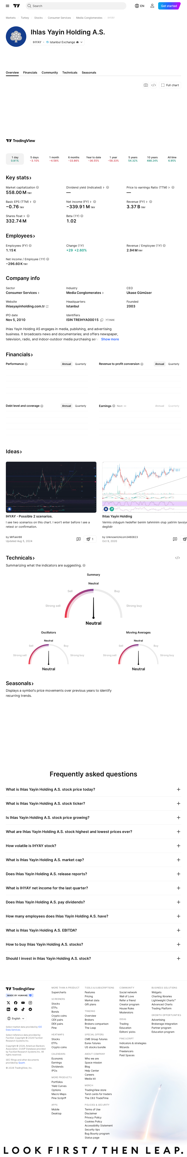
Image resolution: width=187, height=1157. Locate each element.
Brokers (89, 1019)
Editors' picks (127, 1031)
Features (90, 992)
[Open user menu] (152, 6)
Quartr (21, 1062)
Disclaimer (91, 1113)
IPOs (54, 1070)
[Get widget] (153, 85)
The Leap (90, 1027)
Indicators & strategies (132, 1043)
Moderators (126, 1012)
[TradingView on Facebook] (15, 1002)
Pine (54, 1027)
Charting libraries (162, 996)
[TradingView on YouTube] (23, 1002)
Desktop (56, 1113)
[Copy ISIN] (101, 320)
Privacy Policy (93, 1117)
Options (56, 1089)
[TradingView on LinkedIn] (8, 1009)
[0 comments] (78, 539)
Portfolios (57, 1081)
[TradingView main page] (16, 5)
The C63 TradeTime (96, 1098)
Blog (87, 1066)
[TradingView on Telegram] (15, 1009)
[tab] (66, 364)
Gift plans (90, 1004)
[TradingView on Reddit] (30, 1009)
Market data (92, 1000)
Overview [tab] (12, 72)
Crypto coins (59, 1015)
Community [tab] (50, 72)
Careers (89, 1074)
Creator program (129, 1004)
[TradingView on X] (8, 1002)
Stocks (55, 1003)
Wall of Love (126, 996)
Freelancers (126, 1051)
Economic (57, 1058)
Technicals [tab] (69, 72)
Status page (92, 1137)
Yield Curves (58, 1085)
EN (142, 6)
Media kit (90, 1078)
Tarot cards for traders (98, 1094)
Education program (163, 1031)
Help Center (92, 1070)
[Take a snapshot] (146, 85)
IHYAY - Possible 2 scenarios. (29, 516)
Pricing (89, 996)
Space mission (93, 1062)
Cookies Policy (93, 1121)
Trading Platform (161, 1008)
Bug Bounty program (97, 1133)
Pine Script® (58, 1098)
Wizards (124, 1047)
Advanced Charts (162, 1004)
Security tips (92, 1129)
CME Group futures (96, 1039)
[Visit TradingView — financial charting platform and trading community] (20, 140)
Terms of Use (92, 1109)
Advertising (158, 1019)
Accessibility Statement (99, 1125)
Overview (90, 1015)
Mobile (55, 1109)
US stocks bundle (95, 1047)
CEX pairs (57, 1019)
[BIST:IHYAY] (9, 509)
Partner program (161, 1027)
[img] (77, 42)
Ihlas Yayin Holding (117, 516)
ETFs (54, 1007)
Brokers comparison (96, 1023)
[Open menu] (7, 6)
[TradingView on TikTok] (23, 1009)
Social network (128, 992)
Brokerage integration (165, 1023)
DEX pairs (57, 1023)
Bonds (55, 1011)
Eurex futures (93, 1043)
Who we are (92, 1058)
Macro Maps (58, 1094)
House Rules (126, 1008)
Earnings (56, 1062)
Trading (124, 1023)
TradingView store (95, 1089)
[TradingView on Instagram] (30, 1002)
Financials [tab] (30, 72)
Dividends (57, 1066)
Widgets (156, 992)
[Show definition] (37, 187)
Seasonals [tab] (89, 72)
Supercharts (58, 992)
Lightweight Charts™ (164, 1000)
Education (125, 1027)
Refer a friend (127, 1000)
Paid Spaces (126, 1055)
